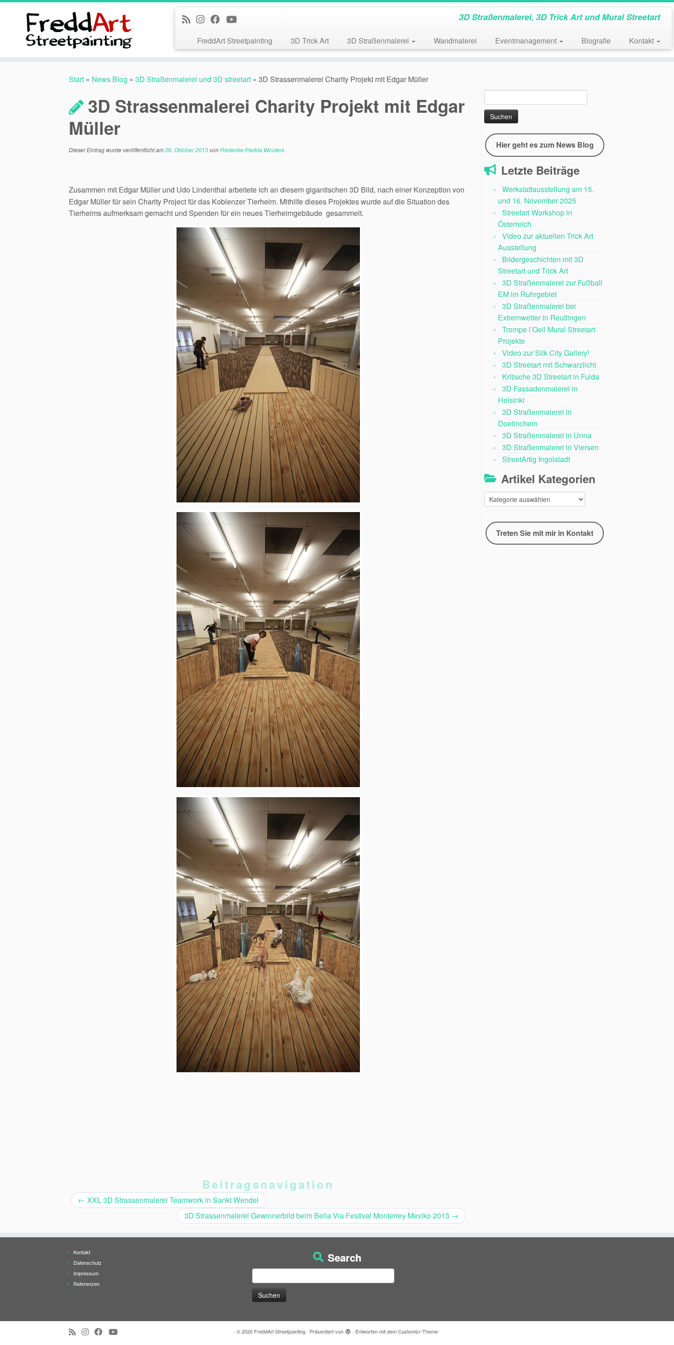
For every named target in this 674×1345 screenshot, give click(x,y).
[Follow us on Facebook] (218, 19)
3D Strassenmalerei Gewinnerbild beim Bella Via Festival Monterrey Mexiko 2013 (321, 1215)
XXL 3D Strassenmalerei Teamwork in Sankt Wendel (168, 1200)
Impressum (86, 1273)
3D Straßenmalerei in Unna (546, 435)
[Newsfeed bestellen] (189, 19)
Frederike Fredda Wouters (252, 150)
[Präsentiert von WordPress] (348, 1329)
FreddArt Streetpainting (234, 40)
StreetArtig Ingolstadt (536, 459)
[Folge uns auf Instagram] (203, 19)
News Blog (109, 79)
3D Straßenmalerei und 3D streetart (193, 79)
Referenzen (86, 1283)
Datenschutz (87, 1262)
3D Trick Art (310, 40)
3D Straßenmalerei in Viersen (550, 447)
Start (76, 79)
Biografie (596, 40)
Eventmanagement (526, 40)
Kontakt (642, 40)
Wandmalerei (455, 40)
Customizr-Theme (418, 1331)
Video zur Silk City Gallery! (545, 352)
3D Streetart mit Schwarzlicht (549, 364)
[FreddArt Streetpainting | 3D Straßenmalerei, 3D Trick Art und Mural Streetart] (77, 30)
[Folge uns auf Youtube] (234, 19)
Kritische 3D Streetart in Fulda (550, 376)
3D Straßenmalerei (379, 40)
